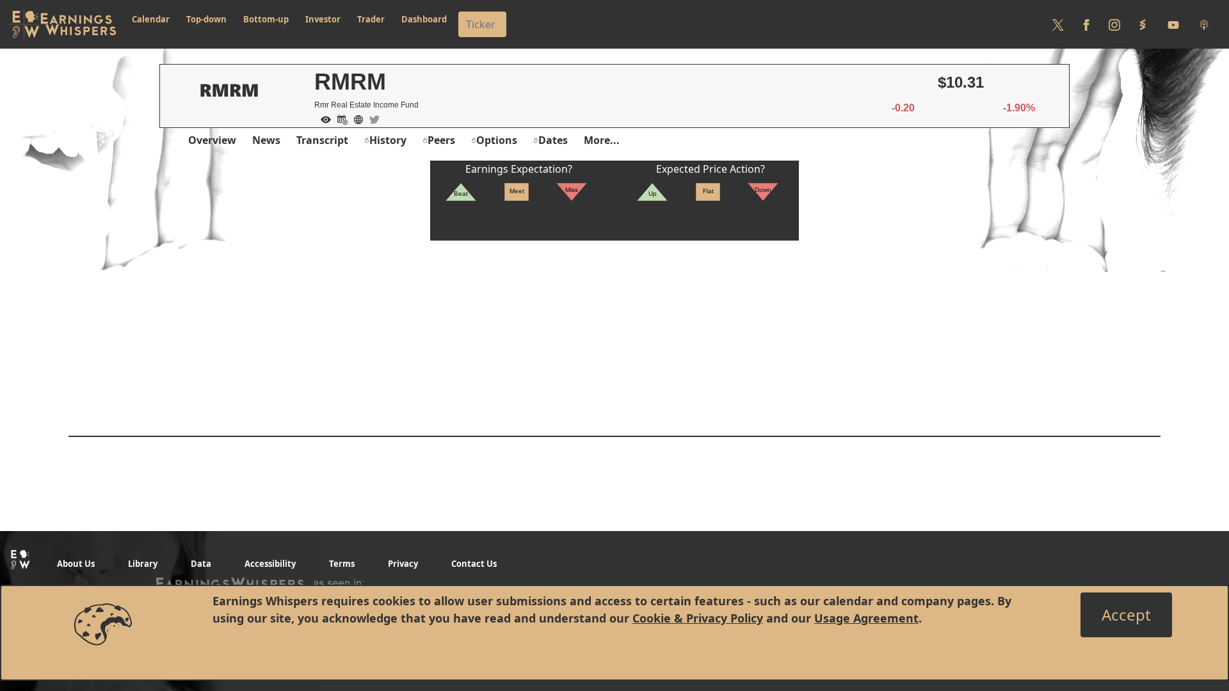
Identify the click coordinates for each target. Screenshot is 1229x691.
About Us (76, 563)
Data (201, 563)
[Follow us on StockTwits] (1142, 24)
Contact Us (474, 563)
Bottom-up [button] (266, 19)
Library (142, 563)
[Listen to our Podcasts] (1204, 24)
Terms (342, 563)
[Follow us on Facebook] (1086, 24)
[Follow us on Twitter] (1058, 24)
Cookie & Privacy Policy (697, 618)
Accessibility (270, 563)
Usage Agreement (866, 618)
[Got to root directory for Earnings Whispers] (62, 24)
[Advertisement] (614, 330)
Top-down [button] (206, 19)
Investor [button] (323, 19)
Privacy (403, 563)
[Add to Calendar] (339, 118)
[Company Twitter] (371, 118)
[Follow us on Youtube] (1173, 24)
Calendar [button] (151, 19)
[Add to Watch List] (322, 118)
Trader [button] (371, 19)
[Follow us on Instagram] (1114, 24)
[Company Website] (355, 118)
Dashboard (424, 19)
